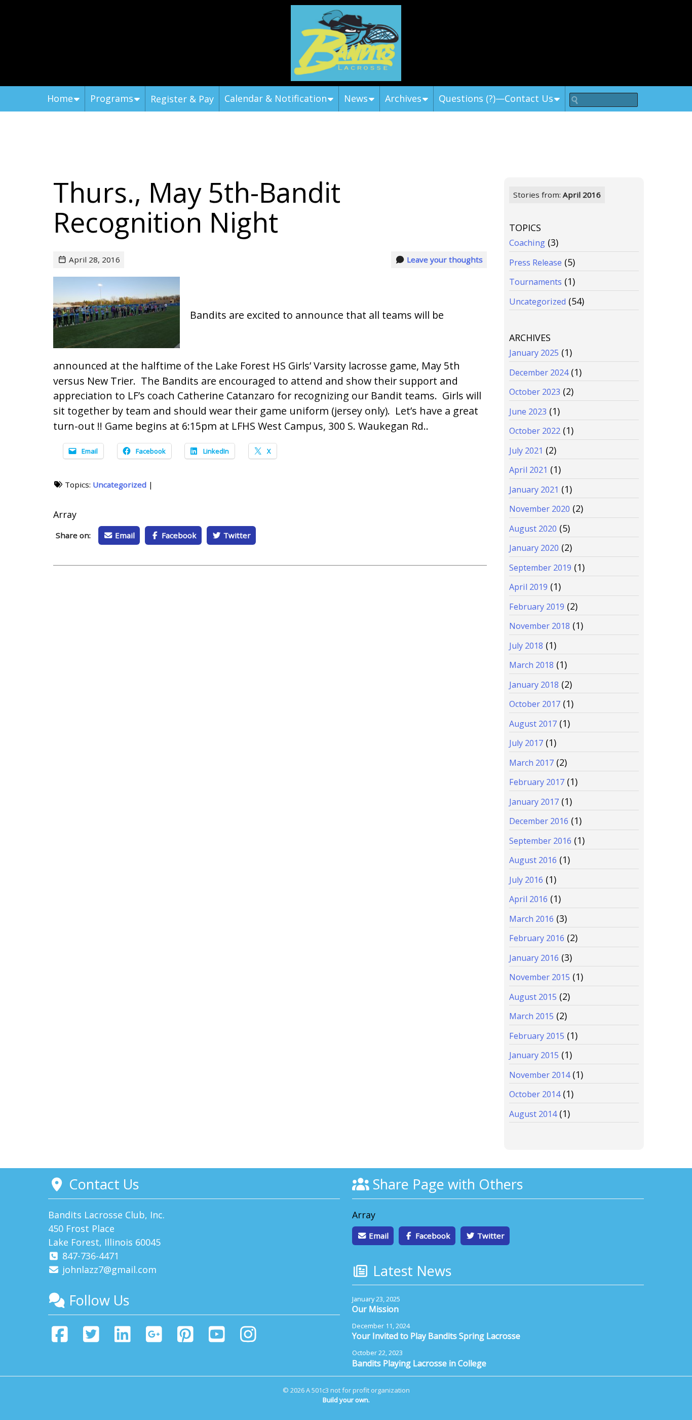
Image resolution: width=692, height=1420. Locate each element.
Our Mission (375, 1309)
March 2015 (531, 1016)
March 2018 (531, 664)
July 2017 (526, 743)
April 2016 (528, 899)
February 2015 (536, 1035)
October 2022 (534, 430)
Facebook (178, 535)
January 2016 (534, 957)
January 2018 (534, 684)
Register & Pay (182, 99)
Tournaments (535, 281)
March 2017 (531, 762)
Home (60, 98)
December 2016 (538, 821)
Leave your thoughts (445, 259)
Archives (403, 98)
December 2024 (538, 372)
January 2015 (534, 1055)
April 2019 (528, 586)
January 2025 (534, 352)
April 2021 (528, 469)
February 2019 (536, 606)
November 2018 (539, 625)
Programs (111, 98)
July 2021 (526, 450)
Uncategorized (119, 484)
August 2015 (533, 996)
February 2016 (536, 938)
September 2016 (540, 840)
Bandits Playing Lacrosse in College (419, 1363)
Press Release (535, 262)
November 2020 (539, 508)
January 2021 (534, 489)
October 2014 (534, 1094)
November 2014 (539, 1074)
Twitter (236, 535)
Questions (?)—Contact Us (496, 98)
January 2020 (534, 547)
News (356, 98)
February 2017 (536, 782)
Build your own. (346, 1399)
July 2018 (526, 645)
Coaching (527, 242)
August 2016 (533, 860)
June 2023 (528, 411)
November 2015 (539, 977)
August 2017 (533, 723)
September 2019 (540, 567)
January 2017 (534, 801)
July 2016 (526, 879)
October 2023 (534, 391)
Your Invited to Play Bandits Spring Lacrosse (436, 1335)
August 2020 (533, 528)
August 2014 (533, 1113)
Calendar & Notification (275, 98)
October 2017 (534, 703)
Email (124, 535)
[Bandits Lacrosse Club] (346, 43)
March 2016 (531, 918)
